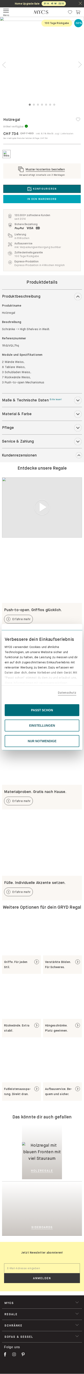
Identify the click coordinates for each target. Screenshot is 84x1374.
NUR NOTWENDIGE (42, 741)
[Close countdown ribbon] (80, 3)
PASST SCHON (42, 710)
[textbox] (42, 1268)
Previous (4, 64)
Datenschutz (67, 692)
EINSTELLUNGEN (42, 725)
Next (80, 64)
